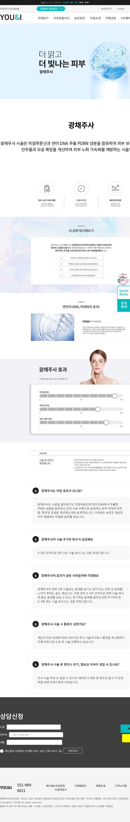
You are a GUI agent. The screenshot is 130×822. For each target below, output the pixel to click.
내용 (2, 742)
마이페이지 (106, 8)
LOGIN (120, 8)
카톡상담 (110, 18)
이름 (2, 727)
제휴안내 (100, 786)
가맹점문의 (80, 786)
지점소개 (95, 18)
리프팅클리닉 (61, 18)
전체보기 (43, 18)
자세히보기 (73, 750)
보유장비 (79, 18)
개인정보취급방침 (55, 786)
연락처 (3, 734)
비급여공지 (61, 789)
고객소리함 (121, 786)
